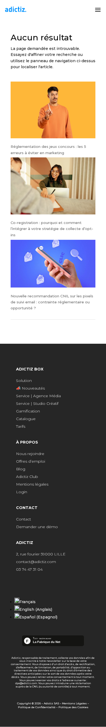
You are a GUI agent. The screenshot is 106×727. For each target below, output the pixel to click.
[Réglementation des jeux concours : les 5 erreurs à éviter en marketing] (53, 111)
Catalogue (26, 418)
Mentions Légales (74, 703)
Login (21, 491)
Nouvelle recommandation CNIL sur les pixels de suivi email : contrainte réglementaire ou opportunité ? (52, 302)
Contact (23, 519)
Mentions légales (32, 484)
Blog (20, 468)
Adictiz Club (27, 476)
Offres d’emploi (30, 461)
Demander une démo (37, 526)
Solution (24, 380)
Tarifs (20, 426)
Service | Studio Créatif (37, 403)
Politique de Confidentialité (36, 707)
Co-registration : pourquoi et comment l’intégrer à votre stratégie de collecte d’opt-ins (52, 228)
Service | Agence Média (38, 395)
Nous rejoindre (30, 453)
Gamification (28, 411)
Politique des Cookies (73, 707)
